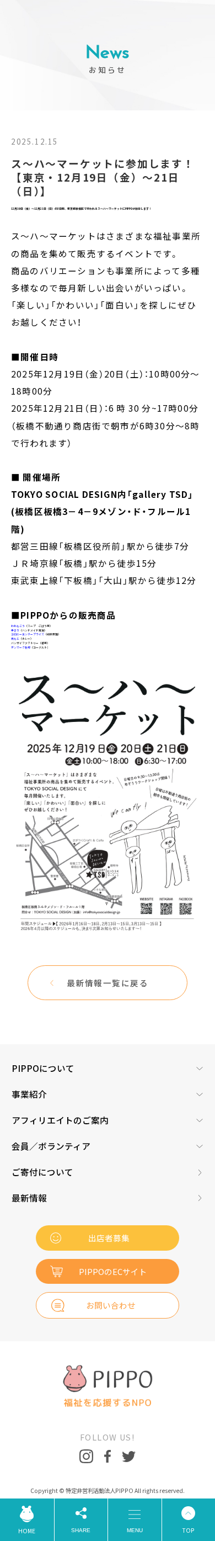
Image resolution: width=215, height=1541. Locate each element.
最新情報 (29, 1198)
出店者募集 (109, 1238)
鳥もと (15, 638)
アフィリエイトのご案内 (60, 1120)
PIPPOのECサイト (113, 1271)
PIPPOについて (43, 1068)
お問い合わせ (111, 1305)
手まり (15, 630)
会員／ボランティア (51, 1146)
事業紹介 (29, 1094)
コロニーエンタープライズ (27, 634)
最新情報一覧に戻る (108, 983)
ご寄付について (42, 1172)
